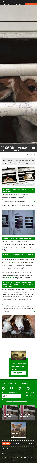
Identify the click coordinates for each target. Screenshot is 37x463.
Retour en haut (30, 443)
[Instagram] (19, 388)
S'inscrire (28, 395)
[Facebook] (11, 388)
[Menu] (35, 1)
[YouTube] (28, 388)
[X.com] (3, 388)
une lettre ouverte (9, 277)
